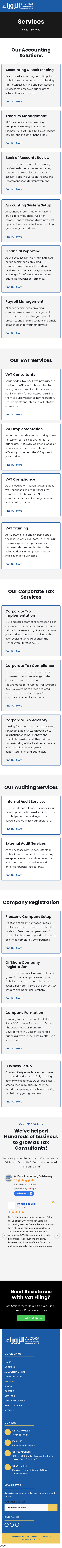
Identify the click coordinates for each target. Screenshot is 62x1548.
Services (9, 1381)
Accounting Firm (15, 1372)
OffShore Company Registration (22, 964)
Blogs (8, 1386)
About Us (10, 1367)
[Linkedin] (12, 1525)
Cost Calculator (15, 1400)
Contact (10, 1396)
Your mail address (15, 1501)
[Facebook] (7, 1525)
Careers (9, 1391)
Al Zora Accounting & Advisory (33, 1176)
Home (25, 29)
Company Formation (24, 1012)
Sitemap (9, 1410)
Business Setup (18, 1066)
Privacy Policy (13, 1405)
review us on (22, 1193)
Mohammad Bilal (26, 1203)
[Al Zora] (17, 6)
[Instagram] (17, 1525)
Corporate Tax (14, 1376)
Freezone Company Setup (28, 916)
